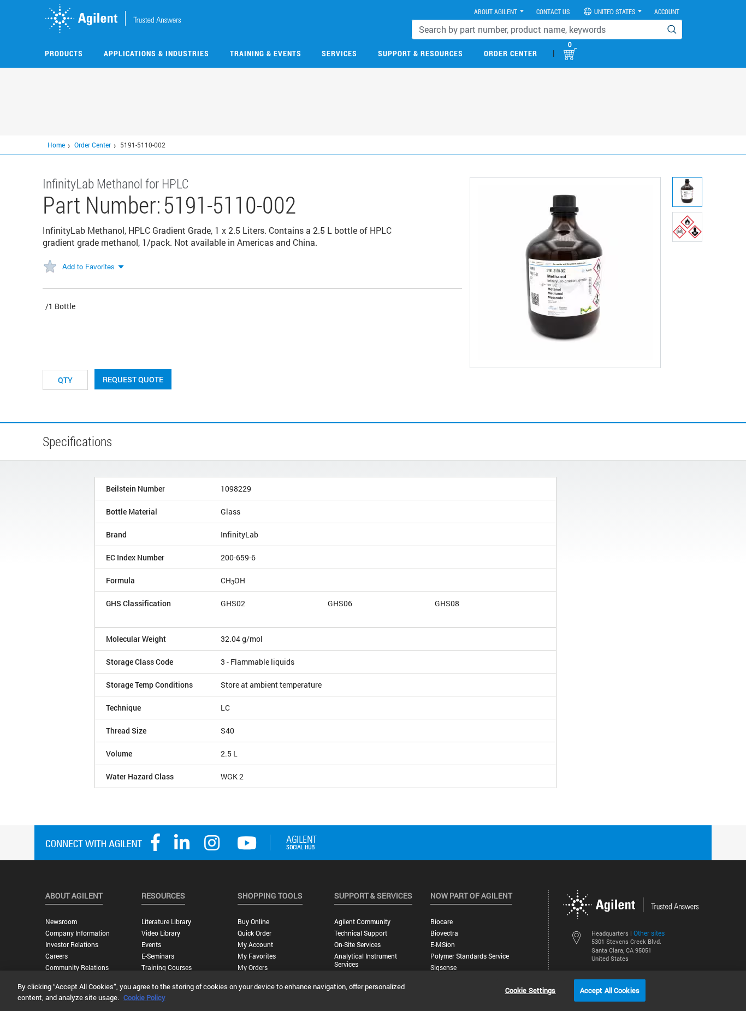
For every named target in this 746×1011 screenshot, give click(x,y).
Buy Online (253, 922)
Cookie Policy (144, 997)
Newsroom (61, 922)
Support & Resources (420, 53)
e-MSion (442, 945)
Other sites (649, 933)
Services (339, 53)
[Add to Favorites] (50, 267)
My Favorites (257, 956)
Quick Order (254, 933)
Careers (56, 956)
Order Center (510, 53)
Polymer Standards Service (469, 956)
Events (151, 945)
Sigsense (443, 967)
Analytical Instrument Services (365, 960)
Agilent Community (362, 922)
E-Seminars (157, 956)
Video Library (160, 933)
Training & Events (265, 53)
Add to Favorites (88, 266)
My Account (255, 945)
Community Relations (77, 967)
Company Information (77, 933)
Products (64, 53)
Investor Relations (71, 945)
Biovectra (444, 933)
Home (56, 144)
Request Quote (133, 379)
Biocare (441, 922)
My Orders (253, 967)
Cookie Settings (530, 990)
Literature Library (166, 922)
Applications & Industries (156, 53)
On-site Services (357, 945)
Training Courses (166, 967)
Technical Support (360, 933)
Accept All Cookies (610, 990)
